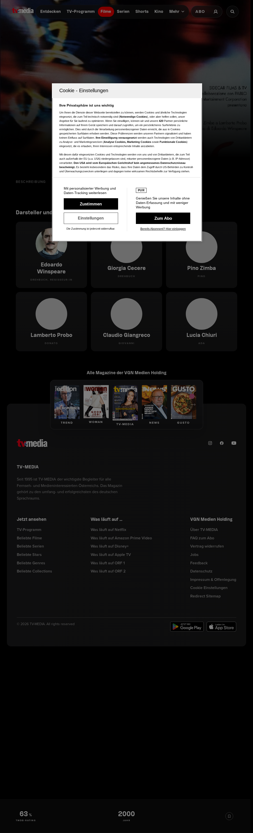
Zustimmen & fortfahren (91, 204)
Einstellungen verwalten (91, 218)
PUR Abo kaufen (163, 218)
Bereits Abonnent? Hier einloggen (163, 229)
